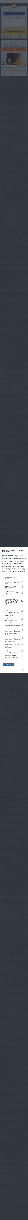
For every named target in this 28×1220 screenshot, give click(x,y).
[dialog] (14, 610)
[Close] (24, 550)
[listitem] (14, 578)
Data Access (14, 670)
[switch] (22, 581)
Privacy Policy (22, 670)
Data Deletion (5, 670)
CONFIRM (8, 664)
